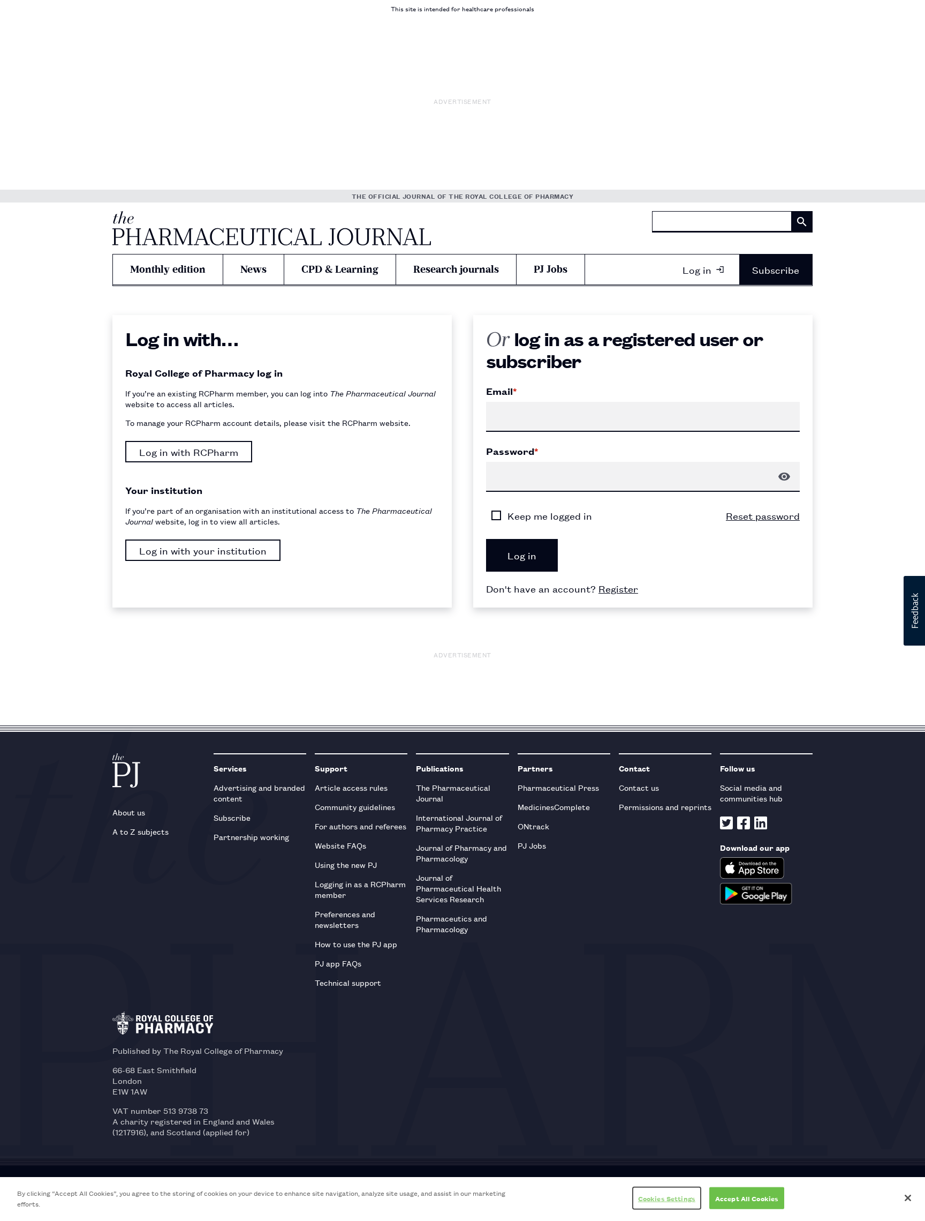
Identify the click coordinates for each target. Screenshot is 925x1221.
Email (501, 391)
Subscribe (775, 269)
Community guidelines (355, 806)
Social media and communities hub (751, 793)
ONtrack (533, 826)
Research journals (456, 269)
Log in (697, 269)
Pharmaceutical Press (558, 787)
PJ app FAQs (338, 963)
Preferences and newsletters (345, 919)
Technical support (348, 982)
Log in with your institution (203, 550)
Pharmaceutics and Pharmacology (451, 923)
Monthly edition (168, 269)
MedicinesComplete (554, 806)
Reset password (763, 515)
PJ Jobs (550, 269)
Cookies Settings (666, 1198)
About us (128, 812)
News (253, 269)
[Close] (908, 1198)
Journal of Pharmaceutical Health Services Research (458, 888)
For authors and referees (360, 826)
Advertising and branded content (259, 793)
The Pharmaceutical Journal (453, 793)
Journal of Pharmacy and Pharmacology (461, 853)
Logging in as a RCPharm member (360, 889)
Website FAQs (340, 845)
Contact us (639, 787)
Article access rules (351, 787)
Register (618, 588)
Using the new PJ (346, 864)
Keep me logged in (549, 515)
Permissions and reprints (665, 806)
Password (512, 451)
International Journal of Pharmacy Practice (459, 823)
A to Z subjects (140, 831)
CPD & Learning (339, 269)
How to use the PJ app (356, 943)
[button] (914, 611)
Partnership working (251, 836)
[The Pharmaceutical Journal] (271, 228)
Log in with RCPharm (188, 451)
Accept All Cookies (746, 1198)
